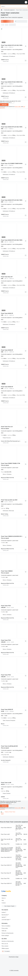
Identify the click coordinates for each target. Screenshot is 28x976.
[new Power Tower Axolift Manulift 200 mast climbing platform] (14, 736)
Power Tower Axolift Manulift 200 (9, 746)
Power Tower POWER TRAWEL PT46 (10, 463)
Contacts (4, 902)
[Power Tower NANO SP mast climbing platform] (14, 304)
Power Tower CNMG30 (7, 571)
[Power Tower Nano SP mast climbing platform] (14, 267)
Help (3, 900)
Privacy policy (5, 928)
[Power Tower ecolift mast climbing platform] (14, 773)
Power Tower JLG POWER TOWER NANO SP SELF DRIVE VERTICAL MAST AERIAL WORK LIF (7, 849)
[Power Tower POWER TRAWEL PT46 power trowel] (14, 454)
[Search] (26, 6)
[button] (26, 2)
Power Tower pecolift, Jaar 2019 (9, 499)
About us (4, 898)
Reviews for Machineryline (7, 933)
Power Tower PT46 (6, 605)
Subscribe (4, 104)
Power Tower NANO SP (7, 313)
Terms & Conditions (6, 925)
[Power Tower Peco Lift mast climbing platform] (14, 417)
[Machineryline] (1, 10)
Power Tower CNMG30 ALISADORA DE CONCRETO (14, 536)
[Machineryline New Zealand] (9, 2)
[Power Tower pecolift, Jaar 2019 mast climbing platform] (14, 490)
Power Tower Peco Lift (7, 426)
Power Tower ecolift (6, 782)
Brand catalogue (5, 935)
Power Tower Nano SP (7, 276)
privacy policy (18, 106)
